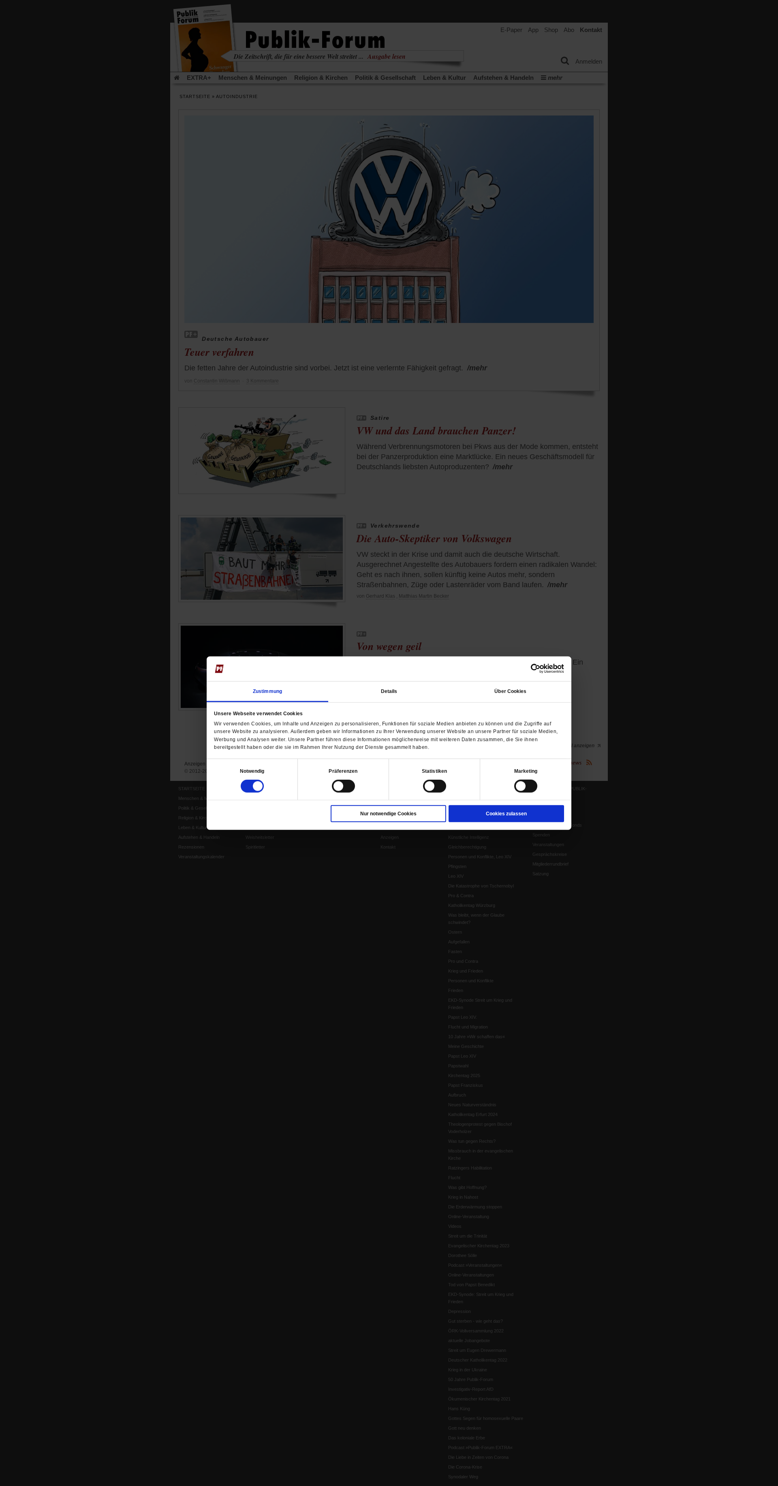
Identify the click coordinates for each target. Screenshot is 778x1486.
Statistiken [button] (434, 771)
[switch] (343, 786)
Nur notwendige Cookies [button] (388, 814)
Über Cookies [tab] (510, 691)
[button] (252, 771)
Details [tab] (389, 691)
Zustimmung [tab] (267, 691)
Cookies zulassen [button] (506, 814)
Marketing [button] (526, 771)
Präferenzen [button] (343, 771)
